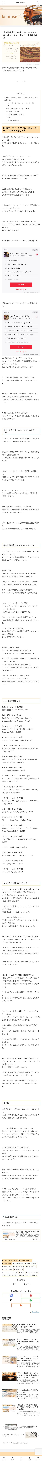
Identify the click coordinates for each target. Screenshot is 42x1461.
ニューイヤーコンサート (10, 1272)
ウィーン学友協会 (31, 1263)
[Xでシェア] (7, 880)
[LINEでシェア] (7, 891)
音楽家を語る (7, 1263)
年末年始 (13, 1275)
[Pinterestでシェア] (16, 891)
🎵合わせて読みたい (14, 120)
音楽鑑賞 (34, 1275)
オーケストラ (7, 1266)
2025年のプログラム (12, 111)
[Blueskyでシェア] (25, 880)
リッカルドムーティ (32, 1272)
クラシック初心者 (19, 1266)
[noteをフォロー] (11, 1300)
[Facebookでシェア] (7, 885)
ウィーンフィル (19, 1263)
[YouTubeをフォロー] (30, 1295)
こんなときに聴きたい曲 (10, 1260)
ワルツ (5, 1275)
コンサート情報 (8, 1269)
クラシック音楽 (31, 1266)
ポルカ (22, 1272)
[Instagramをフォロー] (11, 1295)
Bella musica (21, 2)
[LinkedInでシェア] (25, 891)
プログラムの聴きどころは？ (15, 114)
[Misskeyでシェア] (35, 880)
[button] (27, 1284)
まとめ (8, 117)
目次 (18, 93)
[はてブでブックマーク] (35, 885)
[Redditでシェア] (25, 885)
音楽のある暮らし (24, 1275)
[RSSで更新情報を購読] (21, 1305)
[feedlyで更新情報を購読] (30, 1300)
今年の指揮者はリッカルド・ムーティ (18, 108)
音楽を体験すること (26, 1260)
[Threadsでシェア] (16, 885)
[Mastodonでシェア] (16, 880)
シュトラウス (19, 1269)
